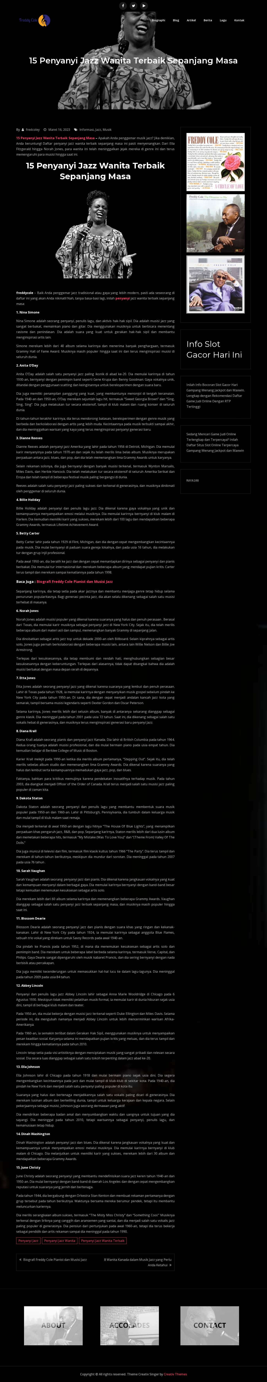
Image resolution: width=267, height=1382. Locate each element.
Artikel (191, 20)
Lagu (223, 20)
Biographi (158, 20)
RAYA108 (192, 480)
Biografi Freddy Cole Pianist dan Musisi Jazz (75, 581)
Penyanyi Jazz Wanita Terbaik (103, 1241)
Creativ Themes (175, 1374)
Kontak (239, 20)
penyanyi (123, 298)
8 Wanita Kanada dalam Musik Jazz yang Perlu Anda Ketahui (137, 1262)
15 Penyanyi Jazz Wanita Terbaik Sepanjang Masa (55, 138)
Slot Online (213, 445)
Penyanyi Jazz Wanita (59, 1241)
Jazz (98, 129)
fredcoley (33, 129)
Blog (176, 20)
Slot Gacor (223, 385)
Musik (107, 129)
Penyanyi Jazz (28, 1241)
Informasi (86, 129)
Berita (208, 20)
